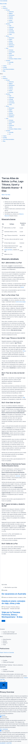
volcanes (17, 476)
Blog (4, 71)
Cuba (10, 34)
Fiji (9, 64)
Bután (10, 53)
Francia (11, 18)
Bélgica (11, 13)
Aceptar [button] (26, 677)
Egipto (10, 39)
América (8, 24)
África (7, 36)
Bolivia (22, 287)
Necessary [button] (2, 715)
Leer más (2, 679)
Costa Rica (11, 32)
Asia (7, 48)
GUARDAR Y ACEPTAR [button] (5, 743)
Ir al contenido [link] (3, 0)
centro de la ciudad (20, 301)
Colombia (11, 31)
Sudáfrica (11, 46)
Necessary (4, 717)
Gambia (11, 43)
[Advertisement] (14, 157)
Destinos (5, 8)
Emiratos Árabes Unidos (15, 58)
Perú (24, 351)
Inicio (4, 6)
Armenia (11, 50)
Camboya (11, 55)
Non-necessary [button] (4, 729)
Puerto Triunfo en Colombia (7, 652)
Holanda (11, 22)
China (10, 57)
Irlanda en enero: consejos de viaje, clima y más (13, 602)
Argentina (11, 27)
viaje (24, 397)
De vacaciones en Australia (14, 594)
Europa (8, 10)
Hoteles (5, 67)
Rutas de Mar (3, 3)
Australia (11, 62)
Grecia (10, 20)
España (11, 17)
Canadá (11, 29)
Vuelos (4, 65)
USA (10, 25)
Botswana (11, 38)
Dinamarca (11, 15)
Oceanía (8, 60)
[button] (14, 74)
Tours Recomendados (8, 69)
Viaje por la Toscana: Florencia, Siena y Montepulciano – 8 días (12, 614)
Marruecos (11, 44)
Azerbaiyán (12, 51)
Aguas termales (8, 249)
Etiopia (10, 41)
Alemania (11, 11)
